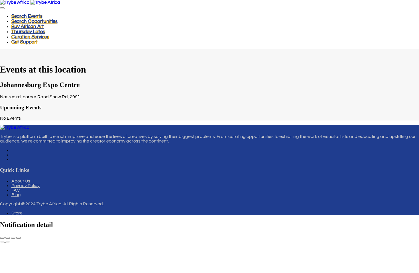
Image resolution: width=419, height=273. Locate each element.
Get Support (24, 42)
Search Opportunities (34, 21)
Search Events (26, 16)
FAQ (15, 190)
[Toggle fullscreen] (7, 238)
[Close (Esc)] (18, 238)
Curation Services (30, 36)
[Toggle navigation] (2, 8)
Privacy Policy (25, 185)
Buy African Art (27, 26)
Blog (16, 194)
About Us (20, 181)
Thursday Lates (28, 31)
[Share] (13, 238)
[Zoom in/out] (2, 238)
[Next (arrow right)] (7, 242)
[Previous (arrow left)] (2, 242)
